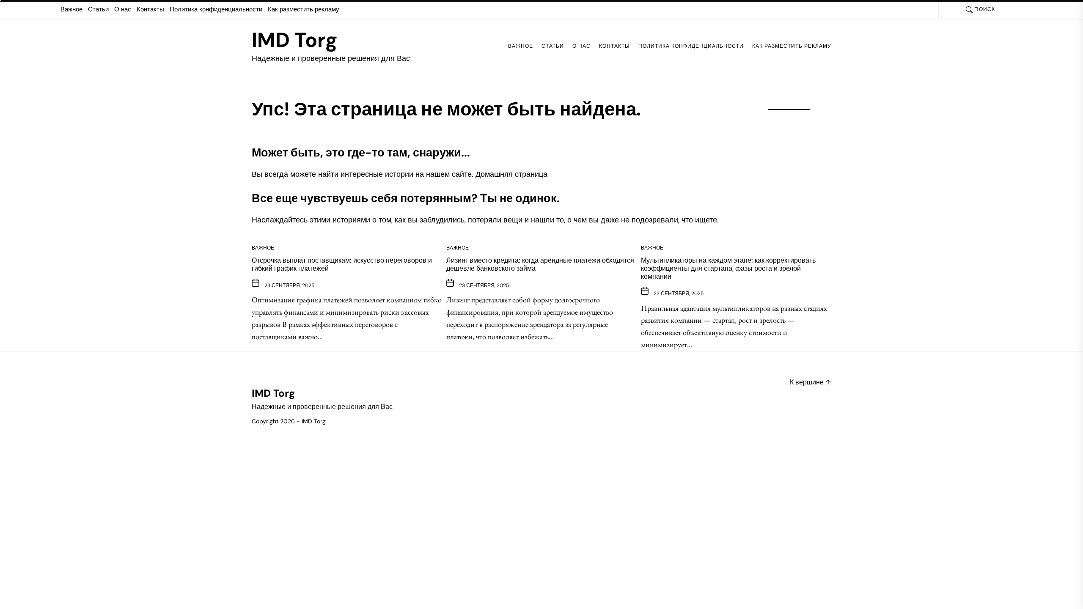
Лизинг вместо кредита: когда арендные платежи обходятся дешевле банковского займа (540, 264)
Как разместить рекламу (303, 9)
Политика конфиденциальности (216, 9)
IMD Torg (295, 40)
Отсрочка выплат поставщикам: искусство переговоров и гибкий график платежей (342, 264)
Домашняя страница (511, 174)
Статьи (98, 9)
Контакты (150, 9)
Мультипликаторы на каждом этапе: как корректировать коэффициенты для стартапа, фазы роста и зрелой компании (728, 268)
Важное (71, 9)
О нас (122, 9)
